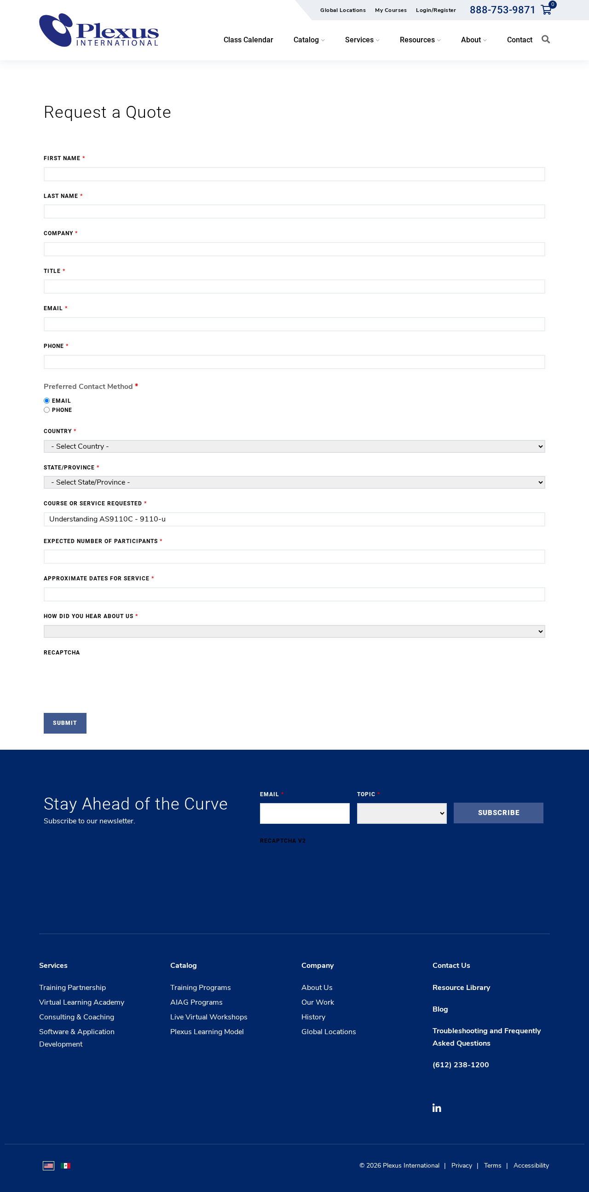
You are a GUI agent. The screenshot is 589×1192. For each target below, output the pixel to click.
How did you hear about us (91, 616)
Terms (493, 1165)
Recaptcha (62, 652)
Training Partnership (72, 988)
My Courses (391, 10)
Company (61, 233)
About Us (317, 988)
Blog (440, 1009)
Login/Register (436, 10)
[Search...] (546, 39)
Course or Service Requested (95, 503)
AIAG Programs (196, 1002)
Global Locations (343, 10)
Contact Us (451, 966)
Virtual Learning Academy (81, 1002)
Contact (519, 39)
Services (53, 966)
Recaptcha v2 (283, 841)
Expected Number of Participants (103, 541)
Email (56, 308)
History (313, 1017)
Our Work (317, 1002)
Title (54, 271)
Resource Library (461, 988)
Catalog (183, 966)
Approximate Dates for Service (99, 578)
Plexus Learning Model (207, 1032)
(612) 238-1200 (461, 1065)
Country (60, 431)
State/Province (71, 467)
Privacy (461, 1165)
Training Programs (200, 988)
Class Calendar (248, 39)
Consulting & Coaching (76, 1017)
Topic (368, 794)
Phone (56, 346)
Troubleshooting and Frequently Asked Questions (487, 1037)
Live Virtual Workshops (209, 1017)
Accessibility (531, 1165)
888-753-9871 (503, 10)
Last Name (63, 196)
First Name (64, 158)
